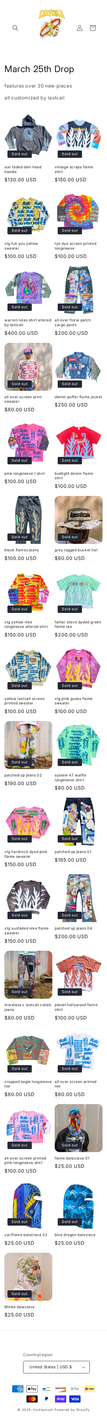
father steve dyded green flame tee (78, 624)
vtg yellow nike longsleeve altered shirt (26, 624)
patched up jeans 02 (23, 775)
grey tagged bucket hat (76, 550)
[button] (15, 28)
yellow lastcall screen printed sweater (24, 701)
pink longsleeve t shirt (24, 473)
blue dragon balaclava (75, 1234)
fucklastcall (43, 1410)
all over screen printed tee (76, 1084)
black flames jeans (21, 550)
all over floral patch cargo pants (73, 322)
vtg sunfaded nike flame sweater (26, 930)
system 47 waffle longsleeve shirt (70, 777)
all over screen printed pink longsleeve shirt (25, 1160)
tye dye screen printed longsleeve (75, 245)
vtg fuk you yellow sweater (21, 245)
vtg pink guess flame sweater (74, 701)
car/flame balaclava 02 (25, 1234)
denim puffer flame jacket (78, 397)
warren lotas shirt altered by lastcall (27, 322)
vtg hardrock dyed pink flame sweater (25, 854)
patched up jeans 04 (73, 928)
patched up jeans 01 (73, 851)
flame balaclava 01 (72, 1158)
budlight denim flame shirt (74, 475)
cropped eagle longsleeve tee (28, 1084)
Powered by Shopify (72, 1410)
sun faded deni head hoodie (22, 169)
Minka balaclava (19, 1307)
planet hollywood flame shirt (76, 1007)
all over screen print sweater (23, 399)
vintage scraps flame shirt (74, 169)
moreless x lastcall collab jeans (27, 1007)
